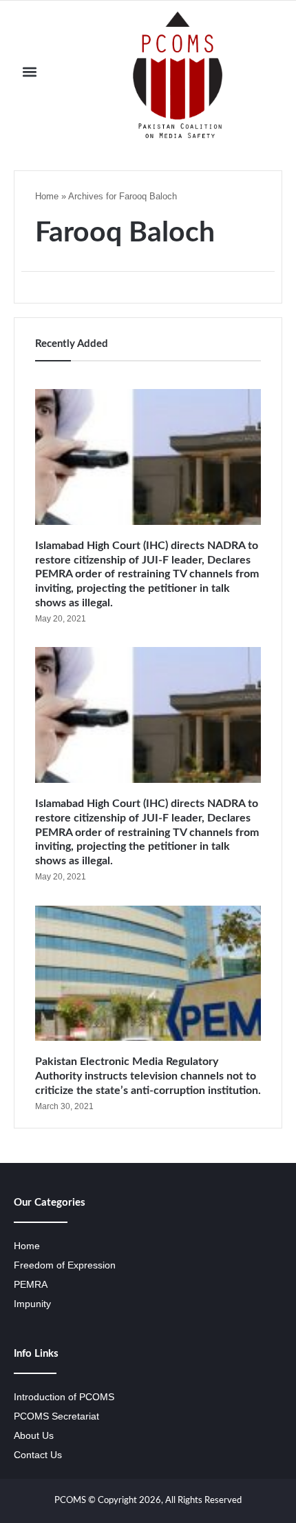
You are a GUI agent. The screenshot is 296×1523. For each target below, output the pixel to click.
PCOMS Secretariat (56, 1416)
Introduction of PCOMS (64, 1397)
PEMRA (30, 1285)
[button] (30, 71)
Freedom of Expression (65, 1265)
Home (47, 196)
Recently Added (71, 344)
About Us (34, 1436)
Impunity (32, 1304)
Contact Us (38, 1455)
